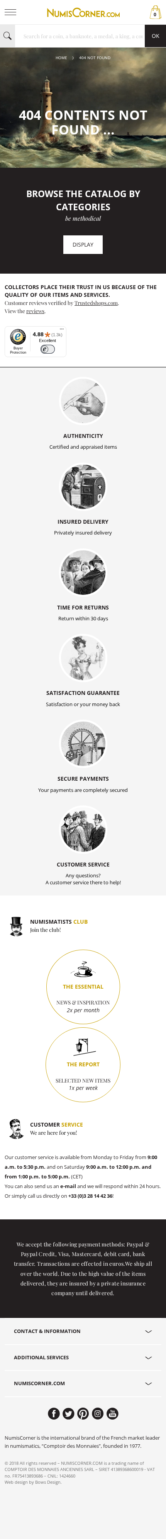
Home (61, 57)
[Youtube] (112, 1413)
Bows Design (48, 1482)
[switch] (48, 349)
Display (83, 244)
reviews (35, 310)
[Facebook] (54, 1413)
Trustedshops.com (96, 302)
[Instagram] (98, 1413)
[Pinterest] (83, 1413)
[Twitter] (68, 1413)
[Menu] (61, 330)
